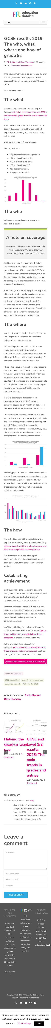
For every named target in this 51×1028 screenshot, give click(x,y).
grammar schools (36, 680)
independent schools (13, 684)
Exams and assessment (21, 65)
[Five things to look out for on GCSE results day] (14, 726)
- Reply (31, 805)
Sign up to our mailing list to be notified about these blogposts (25, 634)
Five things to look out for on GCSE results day (13, 749)
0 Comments (9, 767)
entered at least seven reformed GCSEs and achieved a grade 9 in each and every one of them (25, 116)
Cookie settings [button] (24, 1023)
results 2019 (33, 684)
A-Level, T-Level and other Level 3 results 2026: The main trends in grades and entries (36, 760)
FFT (26, 931)
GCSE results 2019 (12, 680)
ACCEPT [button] (39, 1023)
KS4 (24, 684)
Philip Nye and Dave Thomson (20, 62)
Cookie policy (23, 1003)
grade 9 (25, 680)
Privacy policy (34, 1003)
